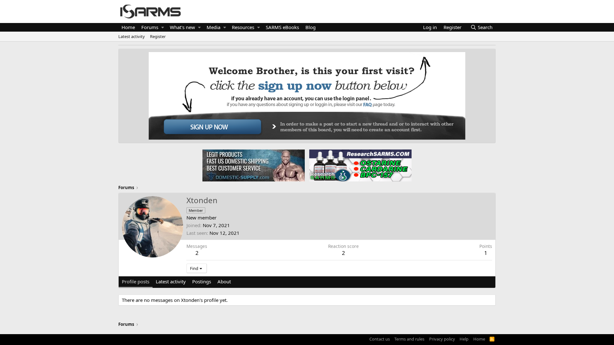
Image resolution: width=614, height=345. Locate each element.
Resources (243, 27)
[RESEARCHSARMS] (360, 165)
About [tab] (224, 281)
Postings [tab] (201, 281)
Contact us (379, 339)
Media (213, 27)
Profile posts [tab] (135, 281)
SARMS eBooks (282, 27)
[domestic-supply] (253, 165)
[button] (163, 27)
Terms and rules (409, 339)
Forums (149, 27)
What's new (182, 27)
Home (128, 27)
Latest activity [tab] (171, 281)
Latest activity (131, 36)
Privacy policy (442, 339)
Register (158, 36)
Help (464, 339)
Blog (310, 27)
